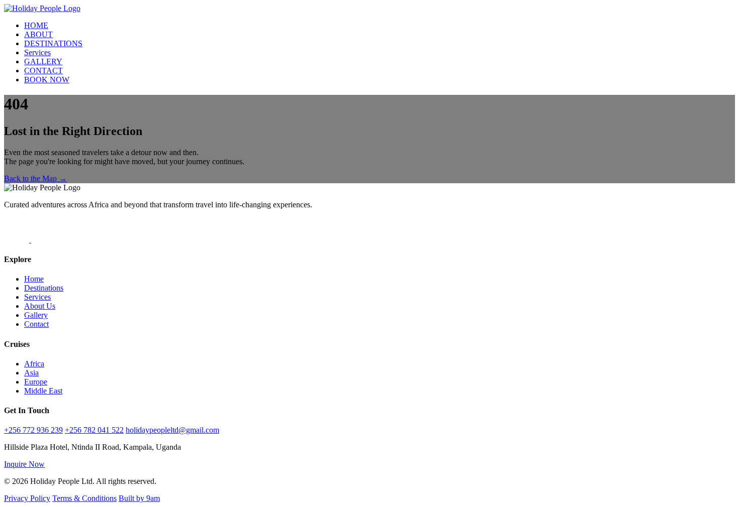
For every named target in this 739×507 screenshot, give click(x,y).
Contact (36, 324)
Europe (35, 381)
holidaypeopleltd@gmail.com (172, 430)
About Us (39, 306)
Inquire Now (24, 464)
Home (34, 279)
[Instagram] (43, 239)
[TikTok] (17, 239)
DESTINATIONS (53, 43)
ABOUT (38, 34)
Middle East (43, 391)
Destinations (43, 288)
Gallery (36, 315)
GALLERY (43, 61)
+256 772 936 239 (33, 430)
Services (37, 52)
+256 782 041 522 (94, 430)
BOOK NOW (46, 79)
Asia (31, 372)
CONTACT (43, 70)
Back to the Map (35, 178)
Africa (34, 363)
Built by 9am (139, 498)
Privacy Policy (27, 498)
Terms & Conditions (84, 498)
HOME (36, 25)
